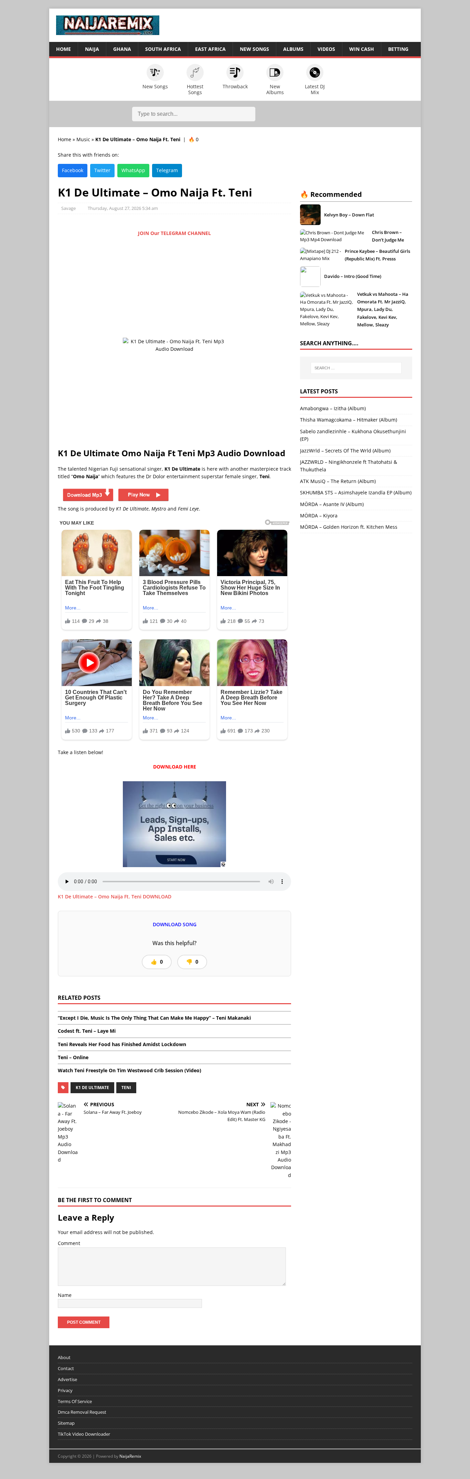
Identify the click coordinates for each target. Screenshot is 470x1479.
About (64, 1357)
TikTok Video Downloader (84, 1434)
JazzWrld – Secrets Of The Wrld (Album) (345, 450)
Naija (92, 49)
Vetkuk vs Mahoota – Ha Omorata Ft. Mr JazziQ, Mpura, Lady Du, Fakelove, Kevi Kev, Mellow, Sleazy (382, 309)
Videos (326, 49)
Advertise (67, 1379)
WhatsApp (133, 170)
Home (63, 49)
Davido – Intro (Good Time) (352, 276)
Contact (66, 1368)
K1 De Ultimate (92, 1087)
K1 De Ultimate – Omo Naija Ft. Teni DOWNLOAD (114, 896)
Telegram (167, 170)
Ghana (122, 49)
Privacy (65, 1390)
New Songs (254, 49)
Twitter (102, 170)
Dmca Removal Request (82, 1412)
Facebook (72, 170)
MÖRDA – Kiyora (319, 515)
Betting (398, 49)
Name (65, 1295)
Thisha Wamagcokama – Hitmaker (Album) (348, 419)
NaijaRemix (130, 1456)
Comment (69, 1243)
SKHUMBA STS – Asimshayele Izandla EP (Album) (356, 492)
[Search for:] (356, 368)
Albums (293, 49)
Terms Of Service (75, 1401)
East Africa (210, 49)
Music (83, 139)
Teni (126, 1087)
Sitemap (66, 1423)
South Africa (163, 49)
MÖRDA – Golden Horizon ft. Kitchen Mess (348, 527)
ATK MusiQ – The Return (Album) (338, 481)
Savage (68, 208)
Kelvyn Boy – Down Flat (349, 215)
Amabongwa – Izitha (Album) (333, 408)
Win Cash (361, 49)
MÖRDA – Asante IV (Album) (332, 504)
